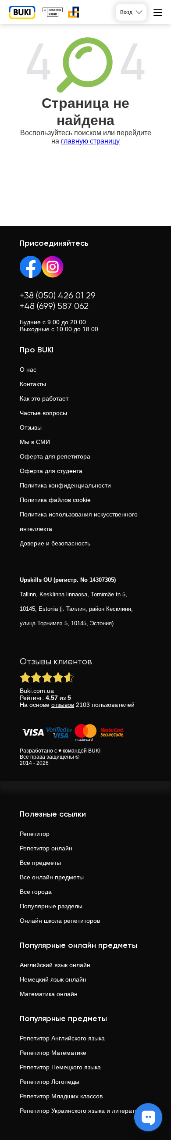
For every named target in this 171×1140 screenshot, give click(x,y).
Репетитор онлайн (46, 848)
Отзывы (31, 427)
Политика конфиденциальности (65, 485)
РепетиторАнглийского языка (62, 1038)
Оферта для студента (51, 470)
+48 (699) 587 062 (54, 306)
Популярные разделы (51, 906)
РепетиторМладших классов (61, 1096)
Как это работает (44, 398)
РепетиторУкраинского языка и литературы (83, 1110)
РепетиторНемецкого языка (60, 1067)
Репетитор (35, 833)
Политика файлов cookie (55, 499)
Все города (36, 891)
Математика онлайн (49, 993)
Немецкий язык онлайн (53, 979)
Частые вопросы (43, 412)
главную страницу (90, 141)
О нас (28, 369)
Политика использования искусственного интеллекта (79, 521)
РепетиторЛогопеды (49, 1081)
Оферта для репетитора (55, 456)
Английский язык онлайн (55, 964)
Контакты (33, 383)
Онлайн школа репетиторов (60, 920)
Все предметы (40, 862)
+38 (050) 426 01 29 (58, 296)
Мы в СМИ (35, 441)
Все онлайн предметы (52, 877)
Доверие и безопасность (55, 543)
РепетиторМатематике (53, 1052)
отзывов (62, 704)
